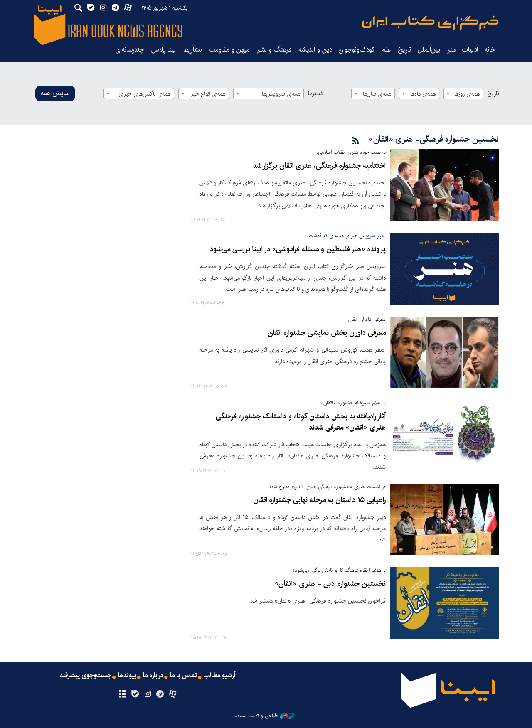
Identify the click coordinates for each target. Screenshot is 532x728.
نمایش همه (55, 93)
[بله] (135, 694)
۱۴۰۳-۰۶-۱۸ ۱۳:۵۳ (209, 554)
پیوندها (127, 676)
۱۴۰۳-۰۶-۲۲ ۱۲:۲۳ (209, 387)
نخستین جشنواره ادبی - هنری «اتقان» (330, 584)
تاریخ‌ (404, 49)
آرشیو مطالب (219, 676)
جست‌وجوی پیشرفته (85, 676)
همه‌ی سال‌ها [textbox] (377, 93)
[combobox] (463, 93)
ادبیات (470, 49)
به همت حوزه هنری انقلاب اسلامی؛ (351, 152)
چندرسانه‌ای (129, 49)
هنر (451, 49)
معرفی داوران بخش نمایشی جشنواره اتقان (327, 333)
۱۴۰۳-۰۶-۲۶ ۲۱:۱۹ (208, 220)
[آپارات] (172, 694)
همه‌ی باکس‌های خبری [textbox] (144, 93)
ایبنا (430, 23)
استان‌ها (193, 49)
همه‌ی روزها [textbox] (467, 93)
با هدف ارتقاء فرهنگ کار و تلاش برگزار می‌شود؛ (339, 570)
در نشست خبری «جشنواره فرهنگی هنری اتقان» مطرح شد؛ (328, 487)
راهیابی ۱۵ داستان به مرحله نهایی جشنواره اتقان (319, 500)
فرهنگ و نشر (274, 49)
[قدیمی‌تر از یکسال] (444, 185)
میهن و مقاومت (229, 49)
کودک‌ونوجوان (357, 49)
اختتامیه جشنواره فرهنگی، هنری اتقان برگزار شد (319, 166)
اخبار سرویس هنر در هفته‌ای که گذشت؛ (347, 236)
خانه (490, 49)
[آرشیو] (122, 694)
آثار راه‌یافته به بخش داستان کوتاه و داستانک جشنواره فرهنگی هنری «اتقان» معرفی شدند (301, 422)
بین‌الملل (429, 49)
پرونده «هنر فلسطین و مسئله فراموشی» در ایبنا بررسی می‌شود (297, 249)
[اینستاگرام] (147, 694)
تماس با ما (183, 676)
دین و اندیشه (315, 49)
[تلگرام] (160, 694)
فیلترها (315, 93)
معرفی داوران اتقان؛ (366, 319)
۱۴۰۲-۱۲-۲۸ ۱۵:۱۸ (209, 638)
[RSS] (355, 141)
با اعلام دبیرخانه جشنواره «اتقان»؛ (353, 403)
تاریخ (493, 93)
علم (386, 49)
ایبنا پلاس (164, 49)
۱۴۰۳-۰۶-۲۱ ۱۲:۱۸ (208, 471)
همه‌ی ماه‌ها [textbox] (423, 93)
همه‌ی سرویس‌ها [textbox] (281, 93)
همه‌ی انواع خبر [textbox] (208, 93)
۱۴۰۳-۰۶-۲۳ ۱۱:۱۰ (207, 303)
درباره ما (153, 676)
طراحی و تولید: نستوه (256, 716)
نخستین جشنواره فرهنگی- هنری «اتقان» (434, 139)
